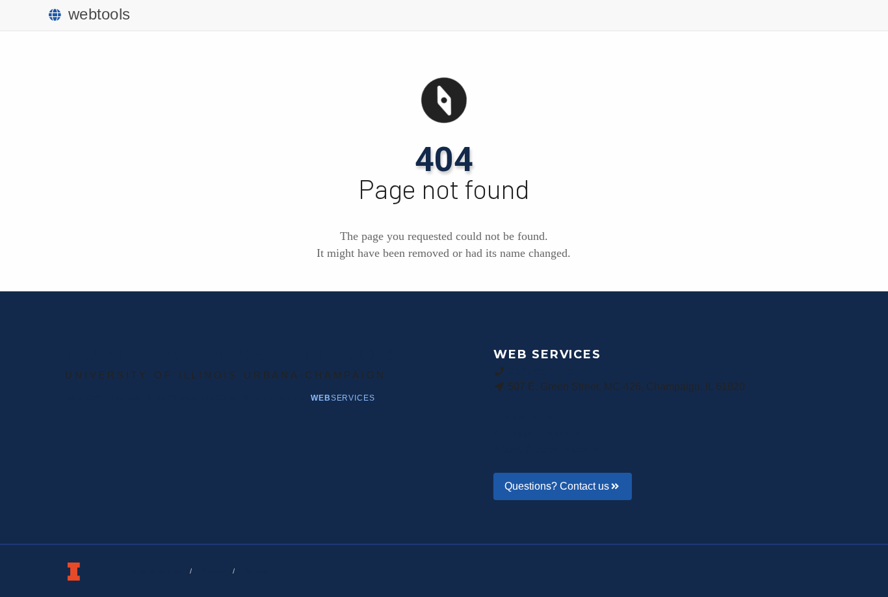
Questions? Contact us (556, 486)
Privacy (212, 571)
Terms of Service (154, 571)
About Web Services (542, 449)
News (273, 398)
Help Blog (518, 417)
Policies (255, 571)
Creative (191, 398)
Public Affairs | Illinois (233, 354)
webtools (99, 14)
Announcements (533, 433)
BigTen (104, 398)
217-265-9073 (540, 371)
